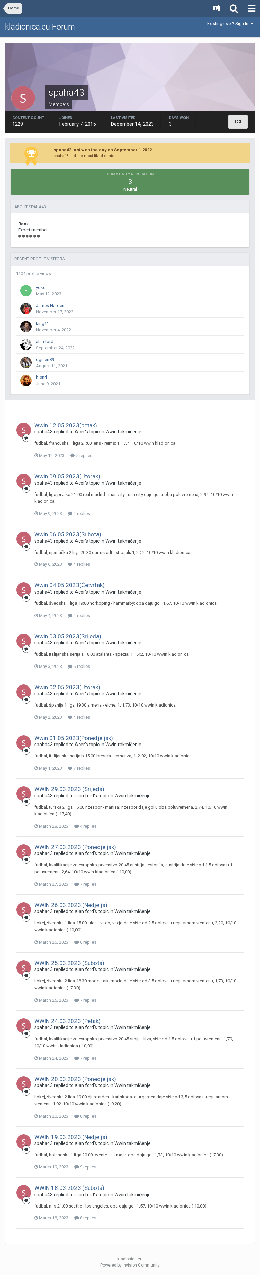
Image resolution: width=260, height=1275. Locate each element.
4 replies (81, 513)
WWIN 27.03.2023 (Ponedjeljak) (75, 847)
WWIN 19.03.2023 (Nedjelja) (70, 1137)
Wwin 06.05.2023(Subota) (67, 534)
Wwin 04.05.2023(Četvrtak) (69, 585)
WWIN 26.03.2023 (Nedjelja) (70, 905)
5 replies (83, 455)
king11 (42, 323)
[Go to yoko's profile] (26, 290)
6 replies (81, 666)
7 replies (81, 768)
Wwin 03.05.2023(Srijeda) (67, 636)
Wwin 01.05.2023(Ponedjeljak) (73, 738)
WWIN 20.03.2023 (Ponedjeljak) (75, 1079)
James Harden (50, 305)
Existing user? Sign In (229, 23)
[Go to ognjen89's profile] (26, 362)
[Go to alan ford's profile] (26, 344)
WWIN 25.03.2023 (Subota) (69, 963)
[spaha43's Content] (238, 122)
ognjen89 (45, 359)
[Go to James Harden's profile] (26, 308)
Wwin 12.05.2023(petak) (65, 425)
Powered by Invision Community (130, 1265)
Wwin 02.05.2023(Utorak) (67, 687)
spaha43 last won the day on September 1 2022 (102, 149)
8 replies (87, 1116)
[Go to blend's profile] (26, 380)
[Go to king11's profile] (26, 326)
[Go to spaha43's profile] (23, 430)
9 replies (87, 1167)
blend (41, 377)
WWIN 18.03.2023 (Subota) (69, 1187)
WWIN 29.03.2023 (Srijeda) (69, 789)
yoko (41, 287)
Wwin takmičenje (123, 431)
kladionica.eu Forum (40, 27)
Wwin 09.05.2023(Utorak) (67, 476)
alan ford (44, 341)
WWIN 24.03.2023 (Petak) (67, 1021)
